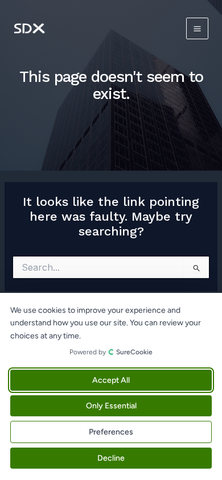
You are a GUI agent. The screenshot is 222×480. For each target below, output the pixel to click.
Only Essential (111, 406)
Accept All (111, 380)
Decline (111, 458)
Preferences (111, 432)
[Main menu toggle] (197, 29)
